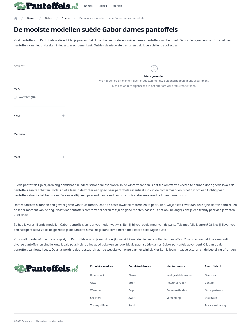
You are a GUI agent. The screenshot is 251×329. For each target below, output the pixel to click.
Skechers (95, 297)
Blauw (132, 275)
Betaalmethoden (177, 290)
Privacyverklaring (215, 305)
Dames (88, 6)
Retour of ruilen (176, 282)
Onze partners (214, 290)
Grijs (131, 290)
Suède (66, 18)
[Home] (15, 18)
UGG (93, 282)
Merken (117, 6)
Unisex (102, 6)
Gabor (49, 18)
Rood (131, 305)
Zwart (131, 297)
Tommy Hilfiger (99, 305)
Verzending (174, 297)
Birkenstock (97, 275)
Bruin (131, 282)
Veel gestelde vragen (180, 275)
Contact (209, 282)
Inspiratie (211, 297)
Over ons (210, 275)
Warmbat (96, 290)
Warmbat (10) (27, 97)
